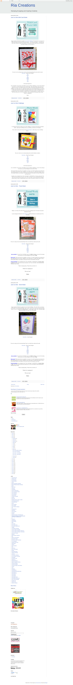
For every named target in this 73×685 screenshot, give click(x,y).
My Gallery (13, 656)
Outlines (13, 544)
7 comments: (19, 279)
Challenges (13, 489)
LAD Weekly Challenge (15, 528)
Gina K (13, 503)
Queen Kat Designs (15, 549)
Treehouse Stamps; (15, 564)
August (14, 442)
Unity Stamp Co (30, 129)
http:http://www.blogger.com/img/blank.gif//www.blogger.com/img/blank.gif (18, 516)
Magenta (13, 534)
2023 (13, 433)
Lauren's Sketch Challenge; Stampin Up (18, 530)
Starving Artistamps (15, 560)
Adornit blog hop (14, 477)
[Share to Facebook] (27, 98)
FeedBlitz (19, 635)
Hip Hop (13, 513)
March (14, 449)
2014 (13, 464)
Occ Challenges (14, 541)
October (14, 439)
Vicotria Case (14, 580)
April (13, 447)
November (14, 438)
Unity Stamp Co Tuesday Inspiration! (18, 389)
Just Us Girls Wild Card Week (19, 17)
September (14, 441)
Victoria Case (14, 581)
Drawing (13, 497)
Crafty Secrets (14, 495)
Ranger (13, 550)
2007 (13, 473)
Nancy (28, 75)
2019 (13, 437)
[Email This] (23, 98)
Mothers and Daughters (15, 537)
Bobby (28, 78)
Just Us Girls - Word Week (18, 284)
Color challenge (14, 492)
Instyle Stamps (14, 521)
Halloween (13, 510)
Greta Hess (23, 73)
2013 (13, 465)
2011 (13, 468)
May (13, 446)
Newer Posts (13, 384)
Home (28, 384)
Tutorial (13, 566)
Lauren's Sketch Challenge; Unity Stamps (18, 531)
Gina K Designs (14, 504)
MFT (12, 536)
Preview (12, 635)
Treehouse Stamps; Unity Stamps (17, 565)
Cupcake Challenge (15, 496)
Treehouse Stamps (15, 563)
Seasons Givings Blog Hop (20, 402)
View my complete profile (20, 426)
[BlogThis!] (24, 98)
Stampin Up (13, 559)
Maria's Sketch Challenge (16, 535)
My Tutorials (13, 419)
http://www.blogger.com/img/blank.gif (17, 514)
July (13, 443)
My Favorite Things (15, 538)
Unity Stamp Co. (14, 573)
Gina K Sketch (14, 505)
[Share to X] (25, 98)
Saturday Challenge (15, 552)
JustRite (13, 527)
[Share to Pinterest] (28, 98)
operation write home (15, 542)
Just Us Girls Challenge (17, 103)
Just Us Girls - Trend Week (18, 186)
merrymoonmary (38, 682)
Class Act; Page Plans (15, 490)
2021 (13, 434)
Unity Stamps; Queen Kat (15, 578)
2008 (13, 472)
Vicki (28, 81)
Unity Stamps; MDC (15, 577)
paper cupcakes (14, 545)
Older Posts (42, 384)
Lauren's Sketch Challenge (16, 529)
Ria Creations (23, 5)
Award (13, 482)
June (13, 445)
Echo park (13, 498)
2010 (13, 469)
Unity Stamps (14, 574)
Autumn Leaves (14, 481)
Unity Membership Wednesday (16, 571)
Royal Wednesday (14, 551)
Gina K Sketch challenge (15, 506)
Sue (27, 74)
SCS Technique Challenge (16, 556)
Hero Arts (13, 512)
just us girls (13, 523)
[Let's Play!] (18, 608)
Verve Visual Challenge (15, 579)
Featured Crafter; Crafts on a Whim (17, 499)
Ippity (12, 522)
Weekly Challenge (14, 582)
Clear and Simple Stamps (16, 491)
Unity (12, 567)
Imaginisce (13, 519)
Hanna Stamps (14, 511)
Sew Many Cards (14, 558)
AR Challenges (14, 480)
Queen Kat (13, 548)
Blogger (46, 682)
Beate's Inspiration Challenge (16, 483)
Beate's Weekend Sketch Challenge (17, 484)
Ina (27, 76)
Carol (28, 79)
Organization (14, 543)
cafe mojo (13, 488)
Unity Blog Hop (14, 570)
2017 (13, 460)
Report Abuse (13, 585)
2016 (13, 461)
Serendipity (13, 557)
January (14, 457)
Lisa (27, 80)
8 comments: (19, 381)
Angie (28, 77)
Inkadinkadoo (14, 520)
